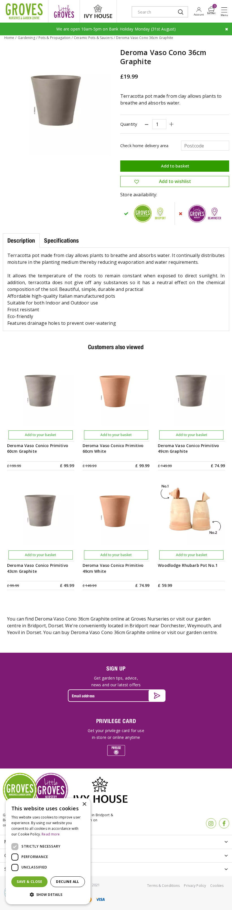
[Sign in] (199, 11)
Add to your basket (40, 434)
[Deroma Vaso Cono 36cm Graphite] (57, 102)
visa (100, 899)
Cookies (217, 885)
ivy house (98, 11)
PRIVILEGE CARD (116, 721)
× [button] (84, 804)
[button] (48, 895)
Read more (51, 834)
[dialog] (48, 851)
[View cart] (211, 9)
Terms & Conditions (163, 885)
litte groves (64, 11)
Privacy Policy (195, 885)
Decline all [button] (67, 881)
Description (21, 240)
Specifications (61, 240)
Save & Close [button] (29, 881)
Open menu (225, 11)
